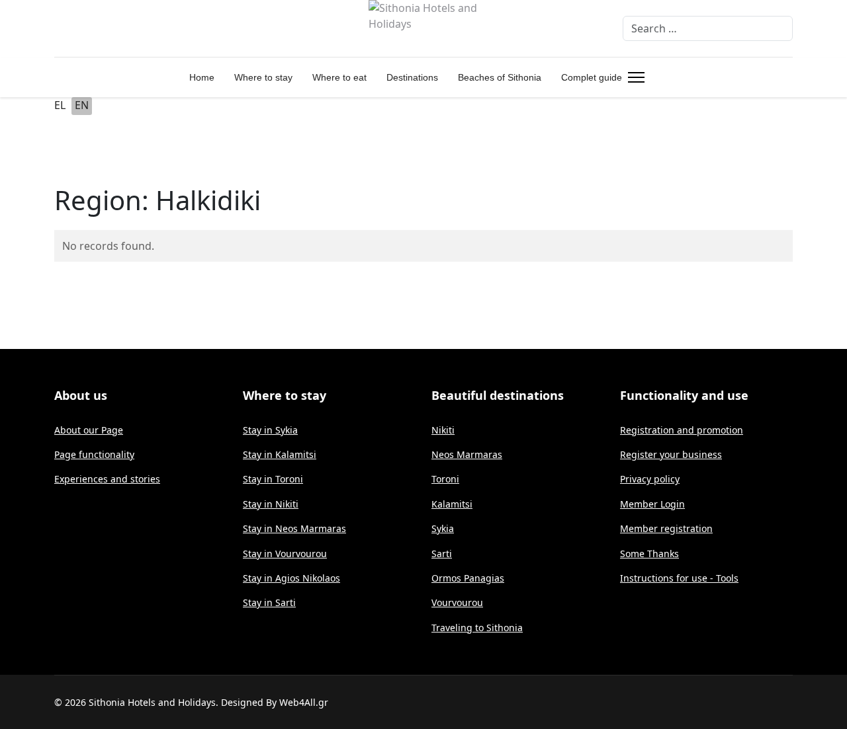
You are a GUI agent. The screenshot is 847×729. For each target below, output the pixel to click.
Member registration (666, 528)
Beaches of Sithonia (499, 77)
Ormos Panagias (467, 578)
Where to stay (263, 77)
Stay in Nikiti (270, 504)
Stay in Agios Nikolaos (291, 578)
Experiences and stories (107, 479)
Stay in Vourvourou (285, 553)
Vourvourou (457, 602)
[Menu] (634, 77)
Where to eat (339, 77)
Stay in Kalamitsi (279, 454)
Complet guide (591, 77)
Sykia (442, 528)
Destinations (412, 77)
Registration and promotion (681, 430)
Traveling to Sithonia (477, 627)
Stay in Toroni (273, 479)
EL (60, 105)
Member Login (652, 504)
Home (201, 77)
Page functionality (94, 454)
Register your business (671, 454)
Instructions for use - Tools (679, 578)
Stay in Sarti (269, 602)
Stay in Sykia (270, 430)
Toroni (445, 479)
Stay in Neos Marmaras (294, 528)
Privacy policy (650, 479)
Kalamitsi (451, 504)
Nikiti (443, 430)
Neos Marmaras (466, 454)
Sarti (441, 553)
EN (82, 105)
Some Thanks (649, 553)
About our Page (88, 430)
